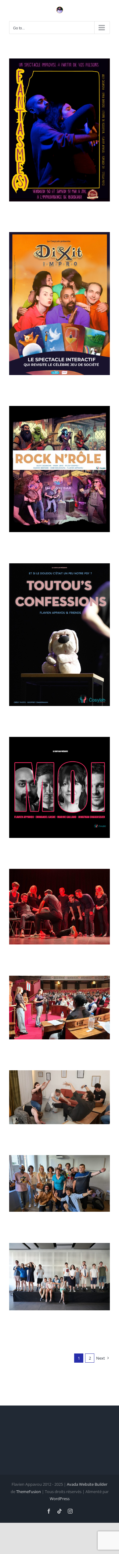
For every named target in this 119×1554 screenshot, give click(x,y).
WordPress (60, 1498)
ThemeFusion (28, 1491)
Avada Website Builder (87, 1484)
